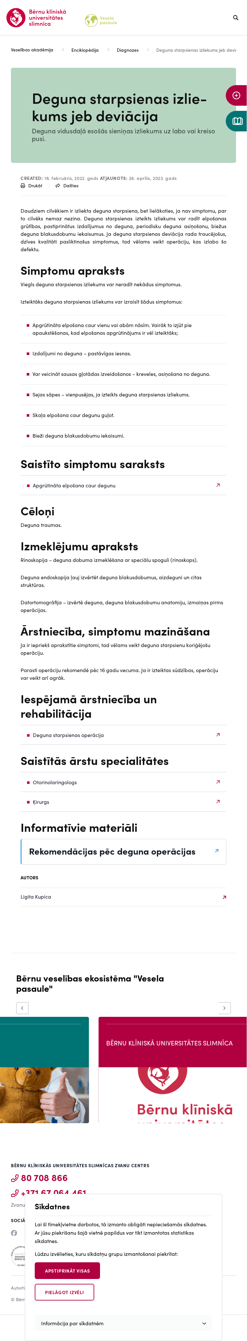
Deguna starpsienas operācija (68, 735)
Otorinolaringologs (55, 782)
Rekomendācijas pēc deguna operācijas (112, 851)
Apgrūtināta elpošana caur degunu (74, 485)
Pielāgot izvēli (64, 1292)
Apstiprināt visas (67, 1270)
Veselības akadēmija (32, 49)
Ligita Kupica (36, 896)
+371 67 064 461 (53, 1192)
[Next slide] (225, 1008)
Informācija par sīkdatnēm (72, 1323)
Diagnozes (128, 50)
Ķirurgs (41, 801)
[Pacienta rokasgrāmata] (236, 121)
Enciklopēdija (85, 50)
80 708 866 (44, 1177)
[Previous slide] (22, 1008)
